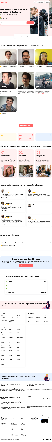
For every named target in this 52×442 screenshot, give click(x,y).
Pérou (18, 353)
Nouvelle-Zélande (4, 352)
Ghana (10, 340)
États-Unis (19, 339)
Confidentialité (3, 419)
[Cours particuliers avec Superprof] (4, 2)
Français (12, 425)
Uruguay (10, 362)
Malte (18, 347)
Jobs (2, 424)
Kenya (10, 345)
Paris (22, 417)
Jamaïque (2, 345)
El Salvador (11, 337)
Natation (12, 422)
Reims (22, 430)
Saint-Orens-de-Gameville (11, 321)
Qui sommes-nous (4, 417)
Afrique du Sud (3, 329)
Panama (18, 352)
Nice (21, 422)
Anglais (12, 418)
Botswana (10, 332)
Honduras (2, 342)
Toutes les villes (23, 435)
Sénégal (18, 359)
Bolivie (2, 332)
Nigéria (18, 350)
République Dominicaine (11, 357)
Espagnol (12, 433)
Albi (17, 317)
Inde (9, 342)
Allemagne (18, 329)
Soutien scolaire (13, 430)
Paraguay (2, 353)
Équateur (2, 339)
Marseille (18, 315)
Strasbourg (23, 424)
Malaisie (10, 347)
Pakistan (10, 352)
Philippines (3, 355)
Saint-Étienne (11, 317)
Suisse (10, 361)
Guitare (12, 423)
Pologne (10, 355)
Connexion (48, 2)
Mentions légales (4, 418)
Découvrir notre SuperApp (45, 417)
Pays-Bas (10, 353)
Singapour (2, 361)
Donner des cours (40, 2)
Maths (12, 417)
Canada (18, 334)
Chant (12, 419)
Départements (3, 423)
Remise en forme (30, 317)
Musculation (38, 317)
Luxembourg (3, 347)
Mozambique (3, 350)
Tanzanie (18, 361)
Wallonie (2, 364)
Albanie (10, 329)
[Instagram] (47, 439)
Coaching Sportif (46, 315)
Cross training (46, 321)
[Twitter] (45, 439)
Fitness (45, 317)
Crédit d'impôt (33, 419)
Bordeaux (2, 315)
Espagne (10, 339)
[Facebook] (43, 439)
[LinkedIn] (48, 439)
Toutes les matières (14, 435)
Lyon (10, 315)
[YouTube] (50, 439)
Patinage (37, 315)
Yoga (28, 321)
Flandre (2, 340)
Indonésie (18, 342)
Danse (12, 429)
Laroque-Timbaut (4, 320)
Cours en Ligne (3, 422)
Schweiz (10, 359)
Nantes (22, 423)
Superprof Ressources (34, 418)
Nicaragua (10, 350)
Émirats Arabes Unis (20, 337)
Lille (21, 428)
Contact (32, 422)
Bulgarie (2, 334)
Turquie (2, 362)
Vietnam (18, 362)
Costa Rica (3, 337)
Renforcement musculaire (30, 319)
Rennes (22, 429)
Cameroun (10, 334)
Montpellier (3, 317)
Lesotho (18, 345)
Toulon (22, 434)
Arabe (12, 434)
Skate (29, 315)
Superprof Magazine (34, 417)
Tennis (12, 428)
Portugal (18, 355)
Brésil (18, 332)
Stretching (37, 321)
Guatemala (19, 340)
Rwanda (2, 359)
